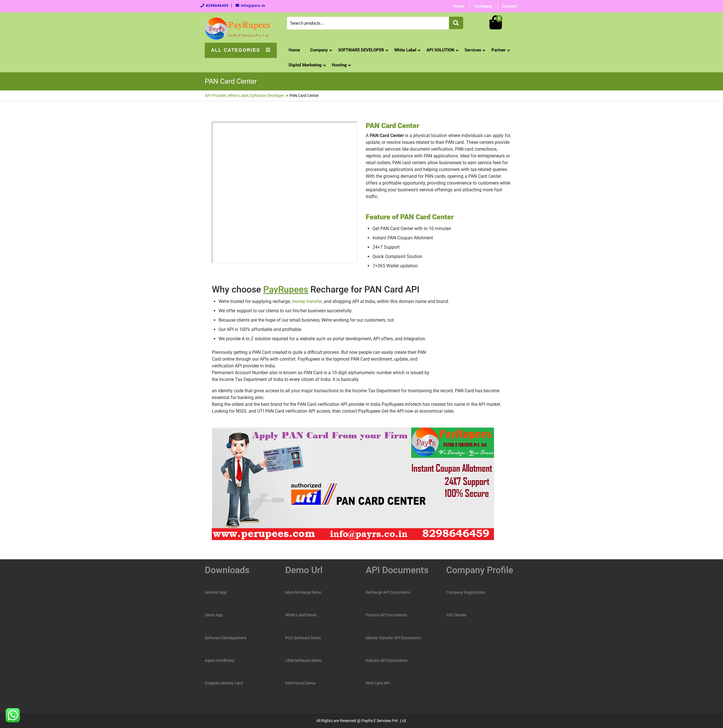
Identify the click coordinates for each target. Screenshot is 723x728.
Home (458, 6)
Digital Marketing (305, 65)
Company (483, 6)
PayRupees (285, 289)
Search (456, 23)
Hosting (339, 65)
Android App (216, 592)
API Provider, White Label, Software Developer (244, 95)
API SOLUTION (440, 50)
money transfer (307, 301)
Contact (509, 6)
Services (473, 50)
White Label (405, 50)
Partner (498, 50)
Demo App (214, 615)
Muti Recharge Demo (303, 592)
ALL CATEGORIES (235, 50)
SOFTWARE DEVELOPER (361, 50)
